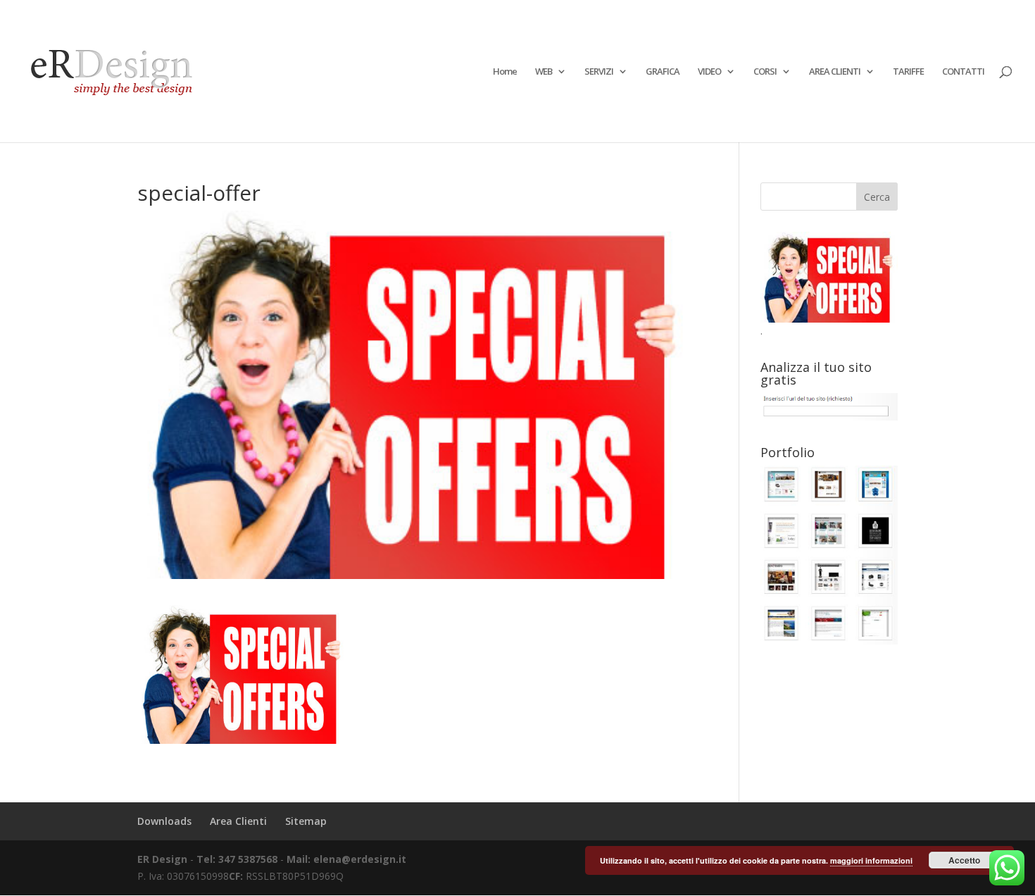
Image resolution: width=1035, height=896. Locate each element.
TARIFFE (908, 71)
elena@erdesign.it (359, 859)
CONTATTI (963, 71)
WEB (543, 71)
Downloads (164, 821)
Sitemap (306, 821)
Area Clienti (238, 821)
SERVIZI (598, 71)
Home (505, 71)
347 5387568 (249, 859)
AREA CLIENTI (834, 71)
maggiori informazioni (871, 860)
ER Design (162, 859)
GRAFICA (662, 71)
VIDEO (709, 71)
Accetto (964, 860)
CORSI (765, 71)
